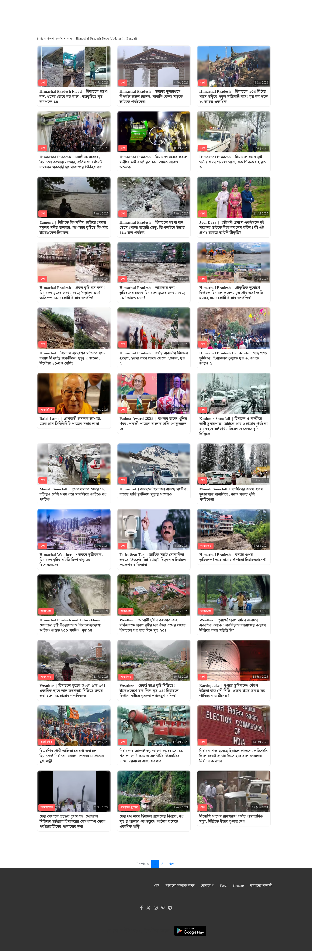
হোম (157, 885)
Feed (223, 885)
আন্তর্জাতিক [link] (47, 409)
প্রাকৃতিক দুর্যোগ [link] (129, 807)
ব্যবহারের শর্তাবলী (261, 885)
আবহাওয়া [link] (205, 546)
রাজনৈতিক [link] (47, 742)
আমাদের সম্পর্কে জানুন (180, 885)
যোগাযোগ (207, 885)
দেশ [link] (43, 82)
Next (172, 864)
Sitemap (238, 885)
